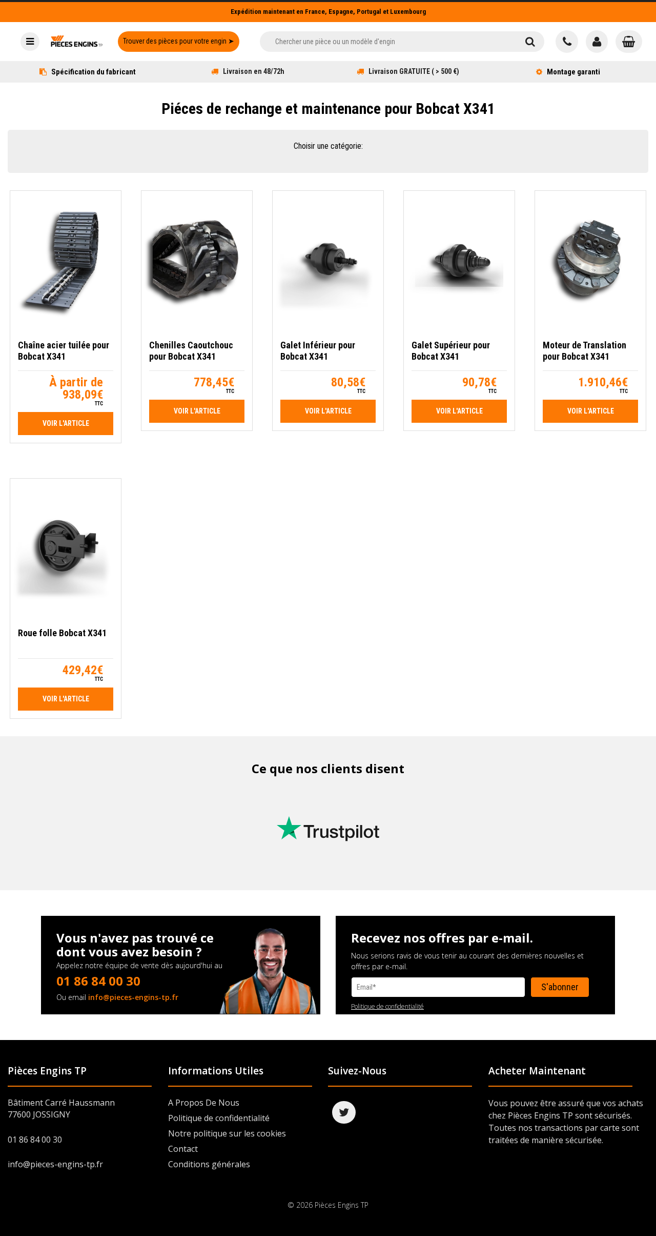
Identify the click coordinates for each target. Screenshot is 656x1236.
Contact (183, 1148)
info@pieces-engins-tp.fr (133, 997)
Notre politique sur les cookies (227, 1133)
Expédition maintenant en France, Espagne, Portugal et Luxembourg (328, 11)
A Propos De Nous (203, 1102)
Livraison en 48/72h (253, 71)
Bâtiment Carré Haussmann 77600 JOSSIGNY (61, 1108)
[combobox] (388, 41)
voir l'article (66, 423)
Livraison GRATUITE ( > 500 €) (413, 71)
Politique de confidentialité (387, 1006)
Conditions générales (209, 1164)
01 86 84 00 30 (98, 980)
